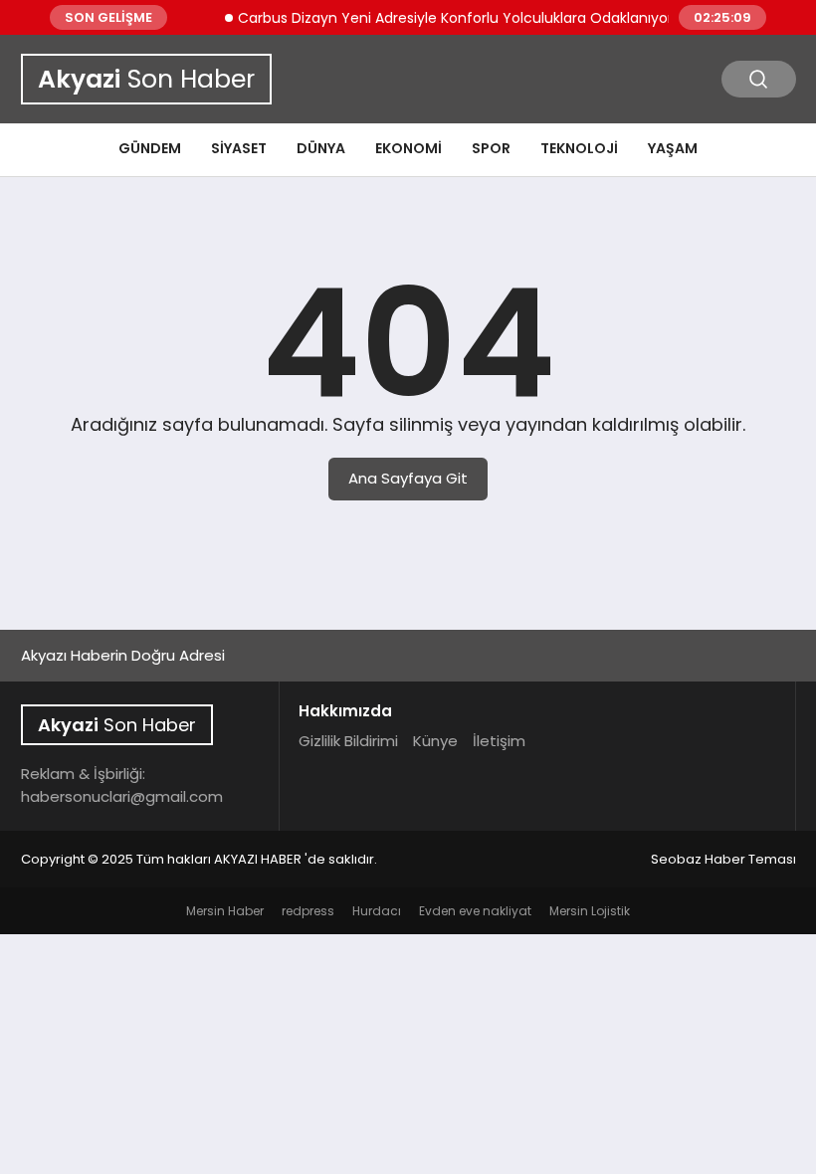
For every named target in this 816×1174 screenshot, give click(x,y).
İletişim (499, 740)
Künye (435, 740)
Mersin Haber (225, 910)
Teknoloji (579, 148)
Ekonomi (408, 148)
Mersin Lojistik (589, 910)
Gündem (149, 148)
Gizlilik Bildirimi (348, 740)
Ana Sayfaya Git (408, 478)
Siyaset (239, 148)
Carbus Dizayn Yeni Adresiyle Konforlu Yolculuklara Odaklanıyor (446, 18)
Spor (491, 148)
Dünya (321, 148)
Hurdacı (376, 910)
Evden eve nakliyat (475, 910)
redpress (308, 910)
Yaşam (673, 148)
